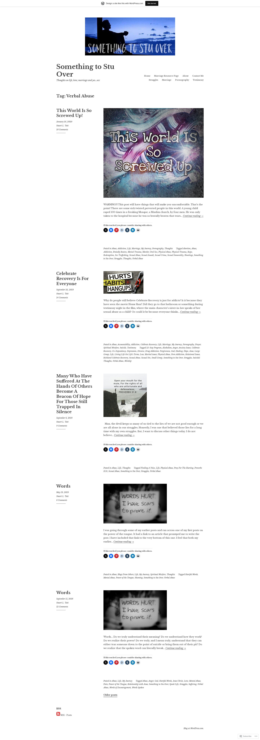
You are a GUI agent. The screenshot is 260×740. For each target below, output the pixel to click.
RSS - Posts (66, 715)
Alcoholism (167, 347)
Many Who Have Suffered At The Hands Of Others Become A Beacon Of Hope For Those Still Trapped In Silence (74, 394)
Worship (127, 361)
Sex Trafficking (121, 255)
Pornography (182, 80)
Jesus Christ (178, 681)
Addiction (122, 248)
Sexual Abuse (134, 255)
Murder (145, 252)
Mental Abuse (109, 577)
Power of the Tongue (125, 577)
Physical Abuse (164, 252)
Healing (179, 351)
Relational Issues (192, 354)
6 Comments (61, 500)
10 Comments (62, 129)
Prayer (198, 344)
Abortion (187, 248)
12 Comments (62, 606)
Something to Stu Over (85, 70)
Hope (186, 351)
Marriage (166, 80)
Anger (175, 347)
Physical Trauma (179, 252)
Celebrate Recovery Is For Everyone (72, 278)
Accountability (124, 344)
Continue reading (193, 216)
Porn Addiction (177, 354)
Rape (190, 252)
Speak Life (173, 684)
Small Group (157, 358)
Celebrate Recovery (149, 344)
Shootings (188, 255)
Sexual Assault (147, 255)
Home (147, 76)
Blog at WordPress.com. (194, 728)
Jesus (191, 351)
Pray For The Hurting (183, 468)
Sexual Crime (160, 255)
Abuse (114, 248)
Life (129, 248)
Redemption (108, 255)
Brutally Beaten (120, 252)
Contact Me (198, 76)
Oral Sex (153, 252)
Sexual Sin (145, 358)
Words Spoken (138, 687)
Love (186, 681)
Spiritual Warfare (111, 347)
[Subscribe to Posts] (58, 715)
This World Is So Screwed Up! (74, 113)
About (185, 76)
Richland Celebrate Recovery (115, 358)
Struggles (153, 80)
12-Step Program (154, 347)
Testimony (198, 80)
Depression (131, 351)
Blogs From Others (126, 574)
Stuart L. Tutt (62, 125)
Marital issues (151, 354)
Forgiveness (165, 351)
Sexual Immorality (175, 255)
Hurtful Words (191, 574)
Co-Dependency (119, 351)
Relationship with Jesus (138, 684)
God (173, 351)
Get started (151, 3)
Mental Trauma (134, 252)
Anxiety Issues (185, 347)
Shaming (139, 577)
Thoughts (169, 248)
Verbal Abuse (137, 258)
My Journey (146, 248)
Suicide (123, 347)
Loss (142, 354)
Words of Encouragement (120, 687)
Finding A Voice (148, 468)
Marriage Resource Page (166, 76)
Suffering (192, 684)
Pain (105, 684)
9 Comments (61, 426)
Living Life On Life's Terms (127, 354)
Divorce (140, 351)
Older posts (110, 695)
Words (63, 486)
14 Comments (62, 297)
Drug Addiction (152, 351)
